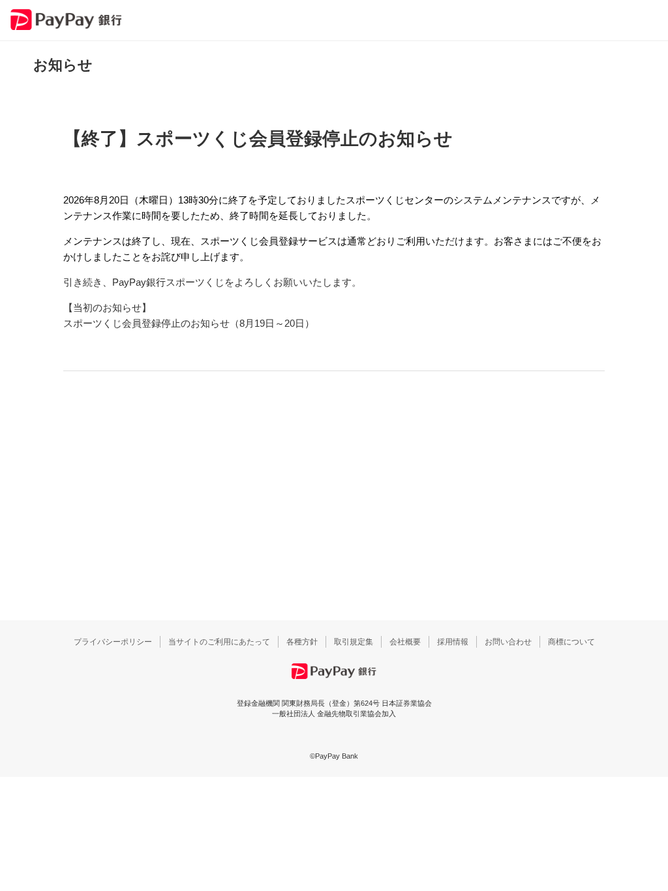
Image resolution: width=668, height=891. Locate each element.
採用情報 (452, 641)
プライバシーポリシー (113, 641)
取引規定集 (353, 641)
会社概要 (405, 641)
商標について (571, 641)
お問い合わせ (508, 641)
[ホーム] (65, 19)
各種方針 (302, 641)
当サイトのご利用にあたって (219, 641)
